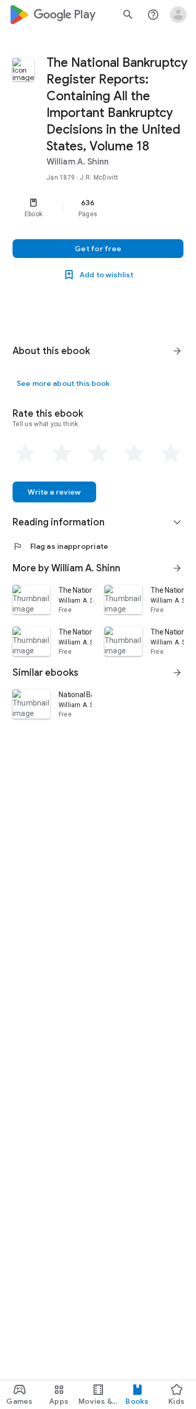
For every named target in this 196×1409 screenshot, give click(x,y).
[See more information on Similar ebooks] (177, 672)
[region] (98, 207)
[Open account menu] (178, 14)
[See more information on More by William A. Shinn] (177, 568)
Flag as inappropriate (60, 546)
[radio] (25, 453)
